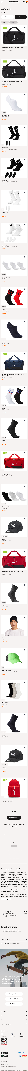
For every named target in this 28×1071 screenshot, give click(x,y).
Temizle (12, 22)
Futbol (17, 834)
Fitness (7, 850)
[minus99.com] (19, 1070)
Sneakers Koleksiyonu (11, 842)
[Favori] (24, 27)
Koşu (24, 834)
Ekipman (22, 846)
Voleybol (10, 838)
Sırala (6, 17)
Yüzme (20, 842)
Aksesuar (14, 846)
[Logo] (14, 2)
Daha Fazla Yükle (14, 817)
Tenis (14, 850)
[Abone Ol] (26, 939)
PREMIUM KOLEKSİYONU (14, 858)
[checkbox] (1, 943)
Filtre (20, 17)
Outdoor (6, 846)
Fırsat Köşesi (19, 854)
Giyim (4, 834)
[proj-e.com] (24, 1070)
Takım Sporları (9, 854)
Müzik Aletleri (7, 830)
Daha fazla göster (6, 899)
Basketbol (18, 838)
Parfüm (15, 830)
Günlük (20, 850)
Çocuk (10, 834)
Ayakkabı (22, 830)
